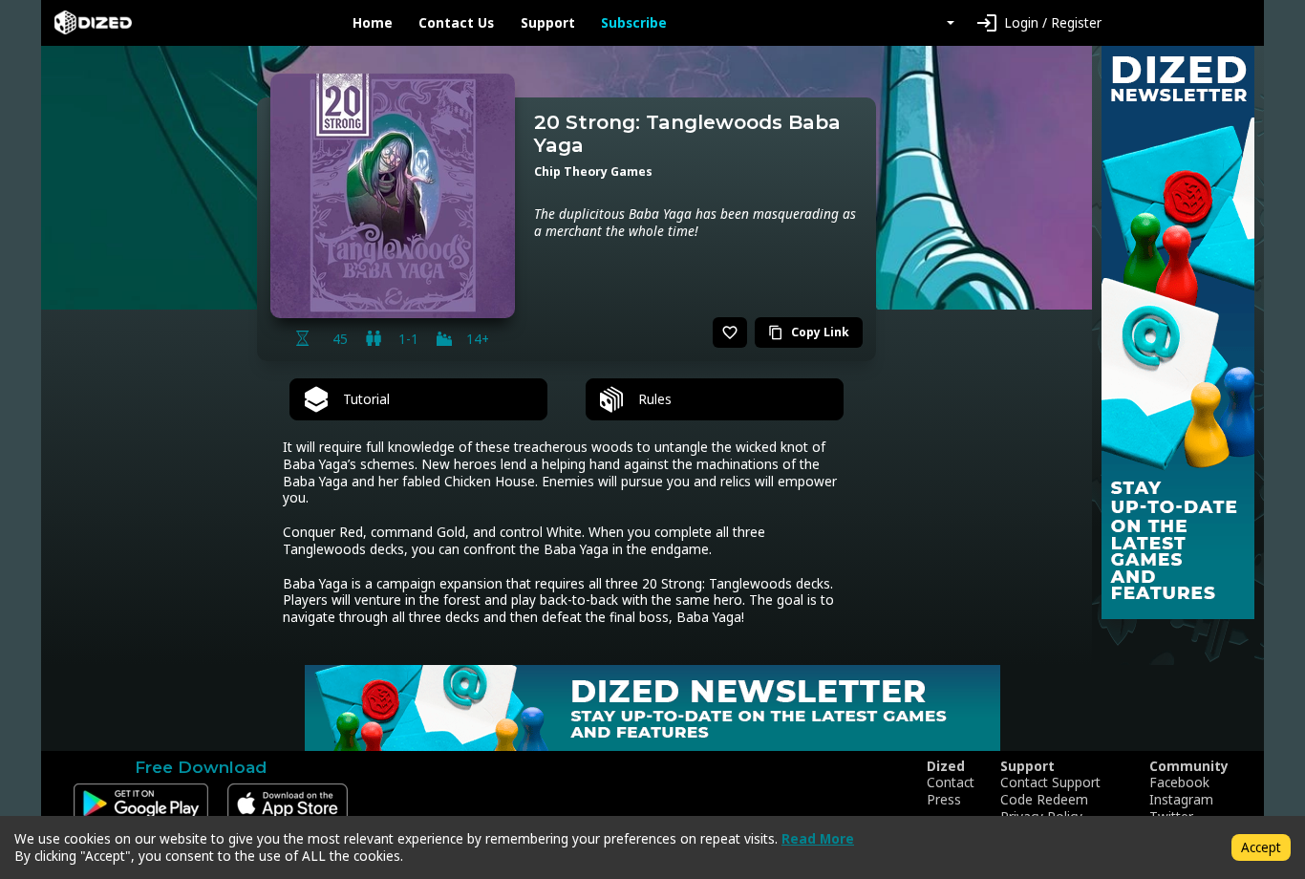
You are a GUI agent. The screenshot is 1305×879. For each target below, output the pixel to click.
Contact (950, 782)
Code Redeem (1044, 799)
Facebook (1179, 782)
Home (373, 23)
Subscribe (634, 23)
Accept (1261, 847)
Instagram (1181, 799)
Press (944, 799)
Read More (817, 838)
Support (548, 23)
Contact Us (456, 23)
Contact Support (1050, 782)
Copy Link (808, 332)
